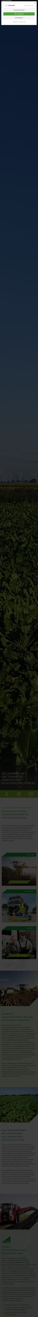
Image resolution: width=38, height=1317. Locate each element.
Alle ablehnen (19, 18)
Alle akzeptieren (19, 14)
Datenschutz (22, 21)
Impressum (15, 21)
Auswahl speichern (19, 10)
